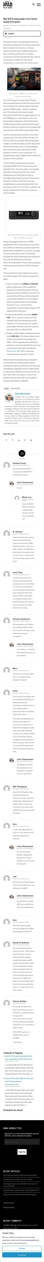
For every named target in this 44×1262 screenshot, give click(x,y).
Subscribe (22, 647)
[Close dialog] (41, 608)
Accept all (22, 1255)
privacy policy (30, 1240)
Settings (22, 1248)
